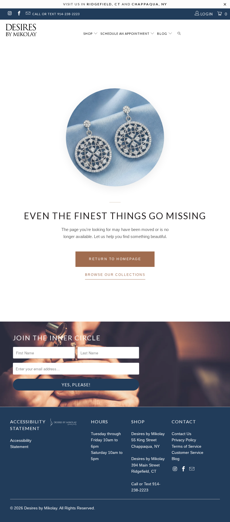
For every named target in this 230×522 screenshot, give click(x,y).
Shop (88, 33)
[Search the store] (179, 34)
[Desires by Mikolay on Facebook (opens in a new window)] (18, 14)
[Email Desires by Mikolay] (27, 14)
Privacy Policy (184, 440)
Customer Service (187, 452)
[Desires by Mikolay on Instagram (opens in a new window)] (9, 14)
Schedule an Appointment (125, 33)
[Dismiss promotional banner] (225, 6)
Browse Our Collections (115, 275)
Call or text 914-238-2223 (56, 14)
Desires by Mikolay (40, 508)
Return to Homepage (115, 259)
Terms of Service (186, 446)
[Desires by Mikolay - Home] (18, 30)
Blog (162, 33)
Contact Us (181, 433)
